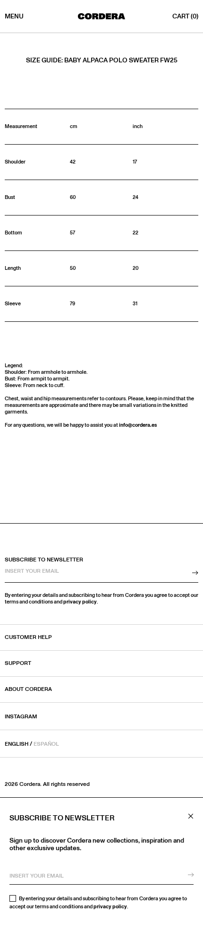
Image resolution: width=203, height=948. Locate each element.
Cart (185, 16)
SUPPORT (18, 663)
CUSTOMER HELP (28, 637)
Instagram (21, 717)
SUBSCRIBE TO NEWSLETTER (44, 560)
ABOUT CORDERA (28, 689)
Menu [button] (14, 16)
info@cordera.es (138, 425)
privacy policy (110, 906)
